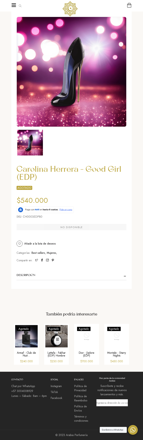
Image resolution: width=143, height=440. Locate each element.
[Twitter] (36, 260)
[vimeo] (53, 260)
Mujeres (52, 253)
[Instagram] (47, 260)
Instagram (56, 386)
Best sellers (38, 253)
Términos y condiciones (81, 418)
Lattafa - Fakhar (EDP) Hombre (56, 354)
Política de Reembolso (80, 398)
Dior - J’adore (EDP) (86, 354)
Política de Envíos (80, 408)
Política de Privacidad (80, 388)
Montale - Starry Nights (116, 354)
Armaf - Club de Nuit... (26, 354)
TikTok (54, 392)
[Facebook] (42, 260)
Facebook (56, 398)
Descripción (26, 275)
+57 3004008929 (22, 391)
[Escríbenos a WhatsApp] (133, 430)
